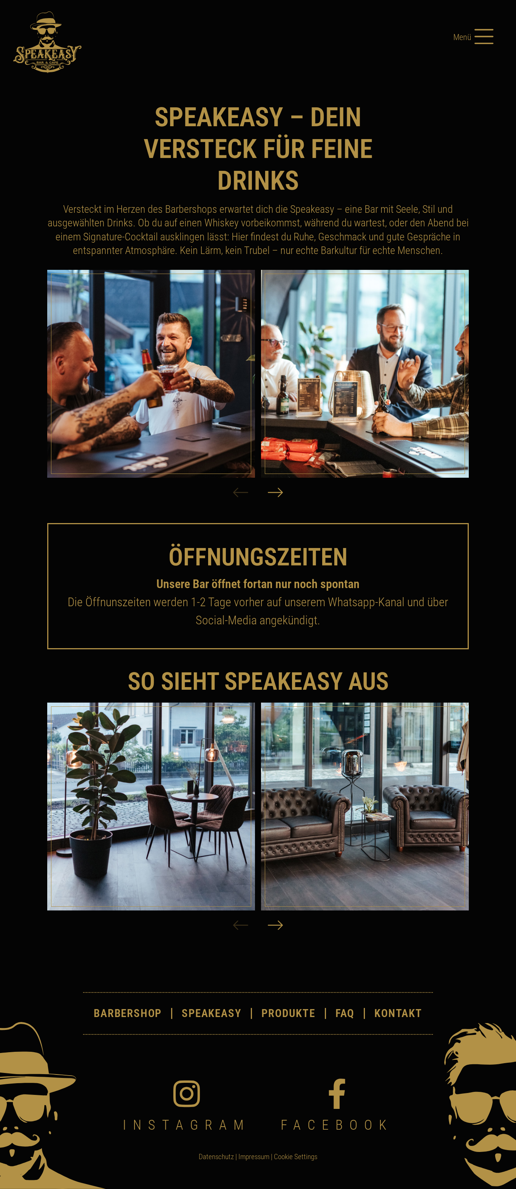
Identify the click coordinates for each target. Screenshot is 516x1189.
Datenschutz (216, 1157)
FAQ (344, 1013)
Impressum (253, 1157)
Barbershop (128, 1013)
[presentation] (240, 493)
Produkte (288, 1013)
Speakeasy (211, 1013)
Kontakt (398, 1013)
